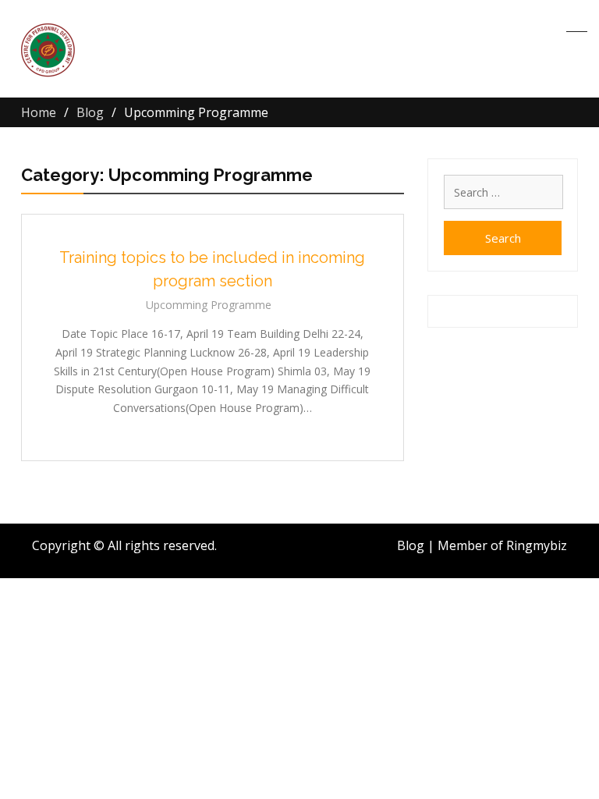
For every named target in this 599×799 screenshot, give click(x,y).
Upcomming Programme (208, 304)
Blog (410, 545)
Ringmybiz (536, 545)
